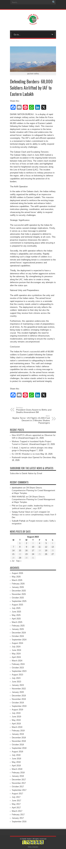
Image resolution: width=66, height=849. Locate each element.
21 (13, 554)
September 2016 (19, 821)
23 (26, 554)
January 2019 (18, 734)
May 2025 (16, 615)
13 (53, 547)
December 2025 (19, 591)
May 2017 (16, 804)
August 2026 (17, 573)
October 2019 (18, 702)
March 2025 (17, 622)
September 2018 (19, 748)
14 (13, 550)
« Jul (12, 561)
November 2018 (19, 741)
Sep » (18, 561)
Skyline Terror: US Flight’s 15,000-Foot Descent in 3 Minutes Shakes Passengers (31, 419)
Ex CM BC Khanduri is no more (26, 454)
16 (26, 550)
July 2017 (16, 797)
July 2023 (16, 678)
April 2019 (16, 723)
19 (46, 550)
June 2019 (16, 716)
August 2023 (17, 674)
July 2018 (16, 755)
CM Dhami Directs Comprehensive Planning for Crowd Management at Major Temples (33, 490)
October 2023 (18, 667)
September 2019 (19, 706)
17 (33, 550)
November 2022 (19, 688)
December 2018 (19, 737)
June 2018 (16, 758)
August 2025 (17, 605)
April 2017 (16, 807)
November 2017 (19, 783)
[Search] (53, 2)
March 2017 (17, 811)
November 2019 (19, 699)
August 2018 (17, 751)
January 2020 (18, 692)
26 (46, 554)
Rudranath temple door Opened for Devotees (31, 457)
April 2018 (16, 765)
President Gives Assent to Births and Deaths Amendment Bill (33, 410)
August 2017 (17, 793)
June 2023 (16, 681)
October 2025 (18, 598)
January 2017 (18, 818)
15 (20, 550)
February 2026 (18, 584)
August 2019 (17, 709)
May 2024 (16, 653)
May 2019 (16, 720)
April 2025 (16, 619)
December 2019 (19, 695)
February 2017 (18, 814)
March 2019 (17, 727)
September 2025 (19, 601)
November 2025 (19, 594)
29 (20, 558)
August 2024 (17, 643)
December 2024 (19, 633)
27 (53, 554)
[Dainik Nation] (33, 22)
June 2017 (16, 800)
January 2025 (18, 629)
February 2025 (18, 626)
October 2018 (18, 744)
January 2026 (18, 587)
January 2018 (18, 776)
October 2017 (18, 786)
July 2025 (16, 608)
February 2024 (18, 664)
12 (46, 547)
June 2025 (16, 612)
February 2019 (18, 730)
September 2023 (19, 671)
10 (33, 547)
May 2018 (16, 762)
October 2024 (18, 636)
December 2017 (19, 779)
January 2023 (18, 685)
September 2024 (19, 639)
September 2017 (19, 790)
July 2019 (16, 713)
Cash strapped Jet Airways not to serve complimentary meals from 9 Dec (34, 514)
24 (33, 554)
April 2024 (16, 657)
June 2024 (16, 650)
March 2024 (17, 660)
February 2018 (18, 772)
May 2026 (16, 577)
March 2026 (17, 580)
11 (40, 547)
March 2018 (17, 769)
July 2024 (16, 646)
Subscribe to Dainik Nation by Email (26, 473)
